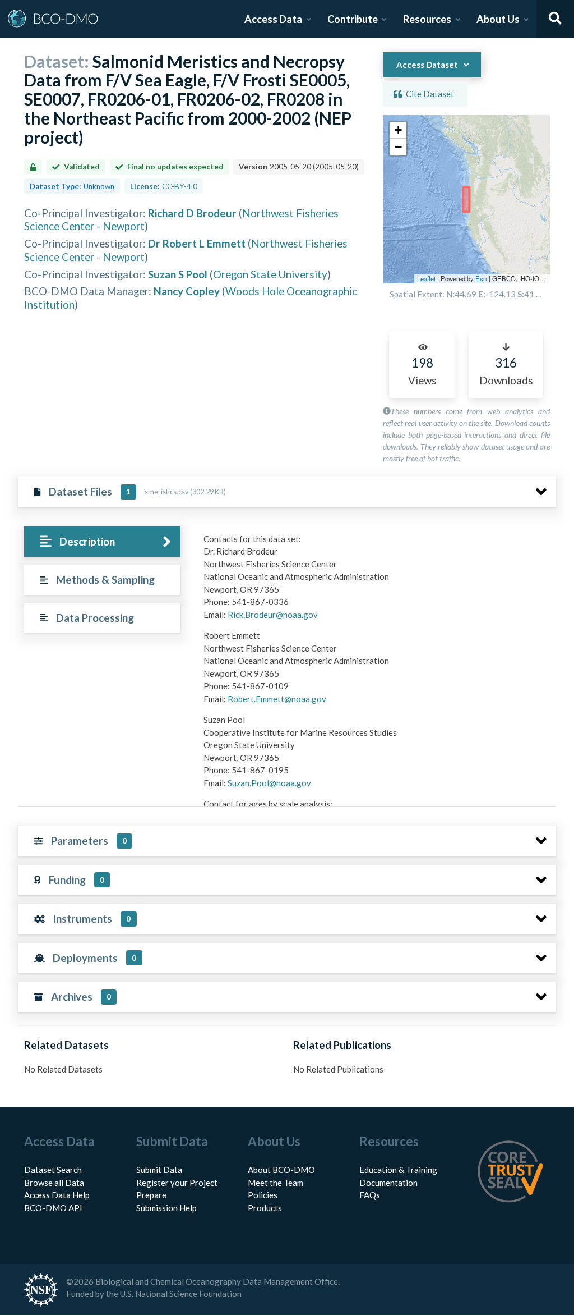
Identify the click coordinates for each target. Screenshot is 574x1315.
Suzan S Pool (177, 274)
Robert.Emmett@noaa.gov (277, 699)
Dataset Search (53, 1170)
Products (265, 1208)
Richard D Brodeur (192, 213)
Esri (481, 278)
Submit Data (159, 1170)
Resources (427, 19)
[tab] (102, 541)
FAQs (369, 1195)
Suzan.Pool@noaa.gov (269, 783)
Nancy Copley (187, 291)
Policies (262, 1195)
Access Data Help (57, 1195)
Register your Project (176, 1182)
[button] (398, 130)
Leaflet (426, 278)
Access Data (273, 19)
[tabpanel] (376, 785)
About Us (498, 19)
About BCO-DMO (281, 1170)
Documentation (388, 1182)
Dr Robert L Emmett (197, 243)
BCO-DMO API (53, 1208)
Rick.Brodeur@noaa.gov (273, 615)
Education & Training (398, 1170)
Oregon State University (270, 274)
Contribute (352, 19)
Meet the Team (275, 1182)
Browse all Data (54, 1182)
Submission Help (166, 1208)
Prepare (151, 1195)
